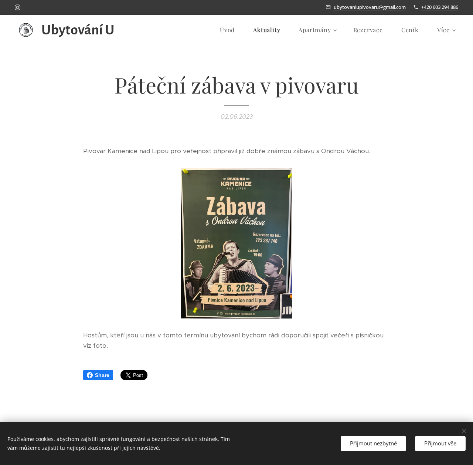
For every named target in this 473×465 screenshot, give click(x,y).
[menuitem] (231, 30)
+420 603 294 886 (439, 7)
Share (102, 375)
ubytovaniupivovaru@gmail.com (370, 7)
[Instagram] (17, 7)
